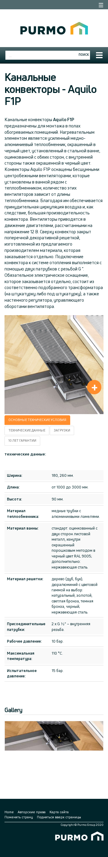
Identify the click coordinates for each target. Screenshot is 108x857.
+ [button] (94, 387)
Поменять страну (18, 817)
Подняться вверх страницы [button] (59, 817)
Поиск (84, 54)
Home (9, 812)
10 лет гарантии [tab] (22, 440)
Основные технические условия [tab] (37, 420)
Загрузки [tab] (62, 430)
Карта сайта (59, 812)
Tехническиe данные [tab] (26, 430)
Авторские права (32, 812)
